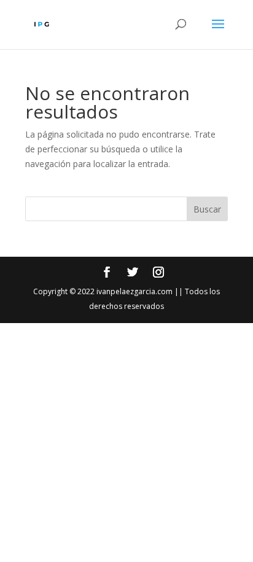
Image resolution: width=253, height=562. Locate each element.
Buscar (207, 209)
